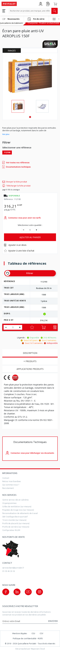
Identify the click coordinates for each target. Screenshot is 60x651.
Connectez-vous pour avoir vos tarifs (24, 217)
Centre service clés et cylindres (15, 500)
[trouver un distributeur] (30, 549)
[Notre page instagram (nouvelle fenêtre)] (39, 592)
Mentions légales (19, 633)
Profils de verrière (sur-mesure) (15, 527)
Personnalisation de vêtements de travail (20, 513)
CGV (41, 633)
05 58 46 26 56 (8, 571)
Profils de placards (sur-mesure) (16, 523)
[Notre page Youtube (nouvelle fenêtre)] (28, 592)
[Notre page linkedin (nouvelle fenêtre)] (17, 592)
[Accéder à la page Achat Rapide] (48, 4)
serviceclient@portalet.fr (13, 568)
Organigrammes (9, 503)
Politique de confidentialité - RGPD (28, 638)
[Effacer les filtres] (7, 273)
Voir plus (5, 134)
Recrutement (8, 488)
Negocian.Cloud (38, 649)
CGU (33, 633)
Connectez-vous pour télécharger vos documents (32, 453)
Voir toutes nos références (18, 162)
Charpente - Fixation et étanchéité (43, 23)
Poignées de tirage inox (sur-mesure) (18, 510)
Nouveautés (14, 19)
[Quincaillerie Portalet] (9, 4)
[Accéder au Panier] (55, 3)
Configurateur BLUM (11, 530)
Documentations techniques (18, 167)
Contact (5, 478)
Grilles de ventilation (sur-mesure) (16, 507)
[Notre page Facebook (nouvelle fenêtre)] (5, 592)
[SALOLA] (50, 44)
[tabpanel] (18, 106)
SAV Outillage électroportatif (15, 517)
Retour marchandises (11, 481)
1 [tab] (30, 117)
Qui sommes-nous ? (10, 485)
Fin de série (38, 19)
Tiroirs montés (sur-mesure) (14, 520)
